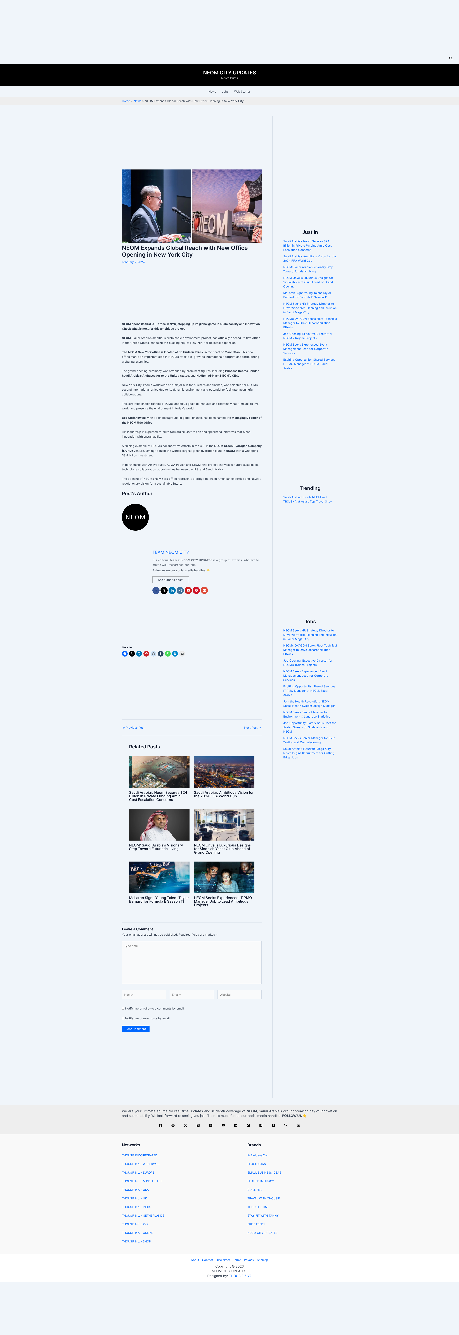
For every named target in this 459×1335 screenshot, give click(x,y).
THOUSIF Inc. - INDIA (136, 1207)
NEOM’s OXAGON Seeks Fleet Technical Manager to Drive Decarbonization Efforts (310, 323)
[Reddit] (261, 1125)
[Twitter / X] (185, 1125)
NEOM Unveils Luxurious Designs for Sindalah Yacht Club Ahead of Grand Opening (222, 849)
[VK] (286, 1125)
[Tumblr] (273, 1125)
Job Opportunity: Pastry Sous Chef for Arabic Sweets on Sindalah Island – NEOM (309, 727)
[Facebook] (160, 1125)
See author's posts (170, 580)
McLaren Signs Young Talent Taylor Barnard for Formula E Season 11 (159, 900)
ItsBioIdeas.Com (258, 1155)
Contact (207, 1260)
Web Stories (242, 91)
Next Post (252, 727)
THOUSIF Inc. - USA (135, 1190)
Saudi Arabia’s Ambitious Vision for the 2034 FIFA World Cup (224, 794)
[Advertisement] (229, 26)
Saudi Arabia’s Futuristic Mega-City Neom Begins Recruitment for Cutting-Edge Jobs (309, 753)
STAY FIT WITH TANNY (263, 1215)
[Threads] (210, 1125)
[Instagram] (198, 1125)
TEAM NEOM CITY (170, 552)
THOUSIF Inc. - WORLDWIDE (141, 1164)
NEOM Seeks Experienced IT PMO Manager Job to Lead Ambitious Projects (223, 901)
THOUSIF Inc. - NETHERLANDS (143, 1215)
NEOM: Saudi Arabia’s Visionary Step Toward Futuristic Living (156, 847)
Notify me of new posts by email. (147, 1018)
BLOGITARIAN (256, 1164)
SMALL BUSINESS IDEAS (264, 1172)
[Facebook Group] (173, 1125)
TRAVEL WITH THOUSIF (263, 1198)
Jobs (225, 91)
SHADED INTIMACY (260, 1181)
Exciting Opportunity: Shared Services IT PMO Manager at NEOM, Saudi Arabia (309, 364)
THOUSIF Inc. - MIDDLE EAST (142, 1181)
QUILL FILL (254, 1190)
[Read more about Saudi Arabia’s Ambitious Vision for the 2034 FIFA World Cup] (224, 771)
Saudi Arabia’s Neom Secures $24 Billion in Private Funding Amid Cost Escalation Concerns (158, 796)
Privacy (249, 1260)
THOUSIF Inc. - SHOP (136, 1241)
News (212, 91)
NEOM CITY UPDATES (229, 73)
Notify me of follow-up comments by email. (154, 1008)
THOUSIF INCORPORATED (139, 1155)
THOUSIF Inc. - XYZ (135, 1224)
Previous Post (133, 727)
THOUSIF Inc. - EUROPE (138, 1172)
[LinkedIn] (236, 1125)
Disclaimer (223, 1260)
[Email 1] (298, 1125)
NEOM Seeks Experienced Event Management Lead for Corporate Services (305, 349)
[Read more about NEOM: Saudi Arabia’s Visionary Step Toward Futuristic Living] (159, 824)
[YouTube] (223, 1125)
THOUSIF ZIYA (240, 1276)
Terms (237, 1260)
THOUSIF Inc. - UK (134, 1198)
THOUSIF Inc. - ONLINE (137, 1233)
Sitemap (262, 1260)
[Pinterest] (248, 1125)
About (195, 1260)
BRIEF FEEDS (256, 1224)
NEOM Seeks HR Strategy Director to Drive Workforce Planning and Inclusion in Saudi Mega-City (310, 308)
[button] (451, 58)
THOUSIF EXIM (257, 1207)
